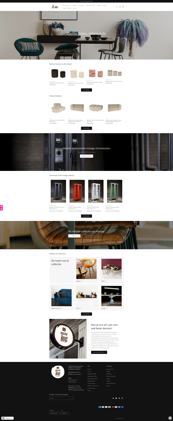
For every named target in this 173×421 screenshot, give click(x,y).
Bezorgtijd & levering (92, 376)
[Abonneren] (72, 398)
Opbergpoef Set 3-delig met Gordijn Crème (114, 81)
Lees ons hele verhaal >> (99, 352)
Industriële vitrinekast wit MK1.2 (93, 207)
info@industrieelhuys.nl (78, 389)
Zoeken (89, 390)
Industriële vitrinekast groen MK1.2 (112, 207)
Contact (89, 371)
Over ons (89, 369)
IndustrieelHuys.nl (121, 418)
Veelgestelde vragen (92, 373)
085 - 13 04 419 (77, 388)
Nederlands (64, 413)
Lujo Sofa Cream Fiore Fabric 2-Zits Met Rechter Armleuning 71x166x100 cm (113, 121)
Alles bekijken (86, 90)
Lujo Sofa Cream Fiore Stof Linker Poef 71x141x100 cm (57, 121)
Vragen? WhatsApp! (111, 383)
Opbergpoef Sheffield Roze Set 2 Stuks (94, 82)
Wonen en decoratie (111, 376)
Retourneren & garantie (93, 378)
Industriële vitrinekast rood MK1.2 (74, 207)
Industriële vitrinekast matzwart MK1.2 (56, 207)
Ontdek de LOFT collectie (86, 38)
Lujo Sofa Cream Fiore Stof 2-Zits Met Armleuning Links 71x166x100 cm (75, 121)
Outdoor (108, 378)
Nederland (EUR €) (53, 413)
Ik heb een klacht (91, 383)
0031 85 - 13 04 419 (75, 386)
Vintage (108, 381)
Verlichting (109, 373)
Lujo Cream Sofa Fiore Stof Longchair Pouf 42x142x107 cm (95, 121)
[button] (117, 6)
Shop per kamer (110, 369)
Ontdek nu (74, 235)
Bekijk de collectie (86, 156)
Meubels (108, 371)
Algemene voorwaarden (93, 385)
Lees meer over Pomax (90, 235)
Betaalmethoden (91, 381)
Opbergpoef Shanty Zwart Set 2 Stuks (56, 82)
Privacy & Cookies (91, 388)
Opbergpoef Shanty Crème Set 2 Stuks (75, 83)
